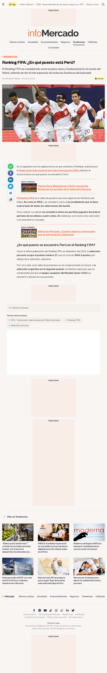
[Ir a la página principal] (53, 33)
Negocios (65, 42)
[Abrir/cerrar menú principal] (3, 4)
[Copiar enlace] (10, 200)
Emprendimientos (49, 42)
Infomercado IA (29, 614)
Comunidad (53, 47)
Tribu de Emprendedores (49, 614)
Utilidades (92, 42)
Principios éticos (76, 617)
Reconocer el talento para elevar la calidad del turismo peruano (87, 580)
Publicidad (79, 614)
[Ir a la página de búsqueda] (103, 4)
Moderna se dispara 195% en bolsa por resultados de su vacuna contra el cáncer (87, 546)
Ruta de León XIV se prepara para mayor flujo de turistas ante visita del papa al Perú (51, 580)
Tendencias (79, 42)
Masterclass (67, 614)
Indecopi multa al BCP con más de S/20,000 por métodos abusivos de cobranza (17, 580)
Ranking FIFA (27, 198)
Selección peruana (20, 325)
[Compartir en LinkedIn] (10, 180)
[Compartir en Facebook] (10, 173)
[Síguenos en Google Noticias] (10, 193)
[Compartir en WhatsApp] (10, 166)
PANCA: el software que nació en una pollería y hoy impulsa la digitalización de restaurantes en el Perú (53, 547)
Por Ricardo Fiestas (11, 79)
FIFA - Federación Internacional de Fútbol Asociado (35, 320)
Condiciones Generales (35, 617)
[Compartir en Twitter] (10, 186)
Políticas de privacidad (56, 617)
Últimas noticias (17, 42)
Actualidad (33, 42)
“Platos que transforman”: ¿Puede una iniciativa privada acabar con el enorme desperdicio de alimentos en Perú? (16, 547)
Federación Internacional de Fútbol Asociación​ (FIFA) (49, 170)
